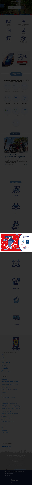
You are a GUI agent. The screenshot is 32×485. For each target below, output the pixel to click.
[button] (30, 235)
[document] (16, 242)
